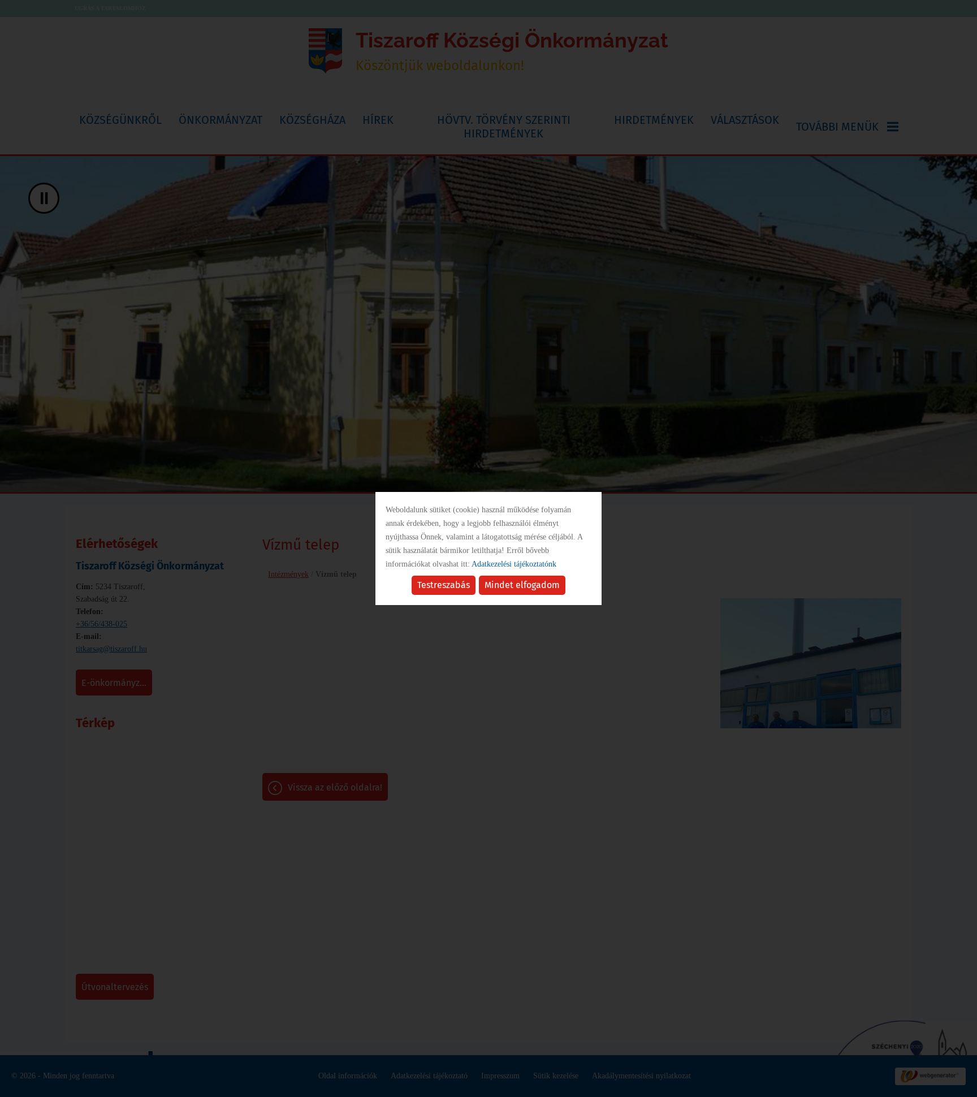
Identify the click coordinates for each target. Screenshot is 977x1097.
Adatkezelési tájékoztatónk (514, 564)
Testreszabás (443, 585)
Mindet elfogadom (522, 585)
